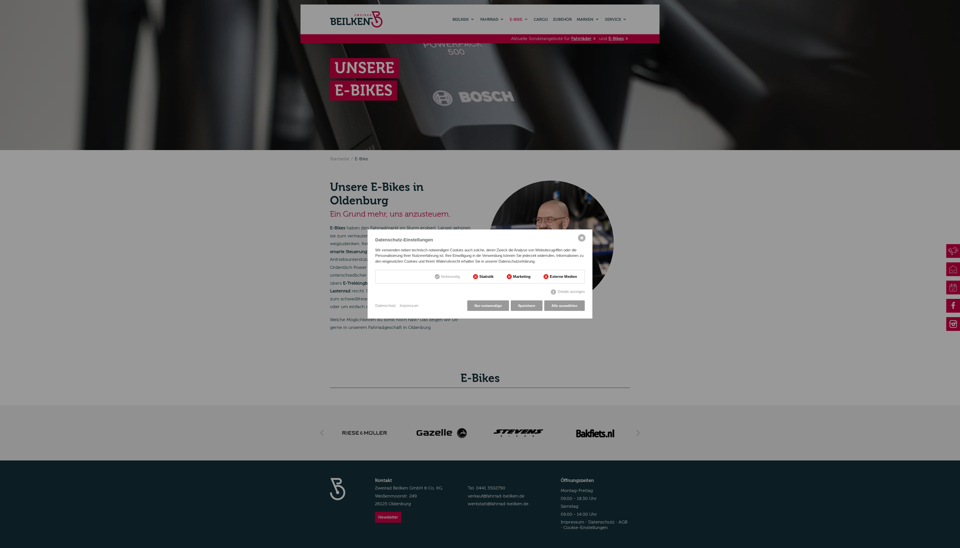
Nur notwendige (488, 306)
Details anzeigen (571, 292)
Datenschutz (385, 305)
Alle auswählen (565, 306)
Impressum (409, 305)
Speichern (526, 306)
